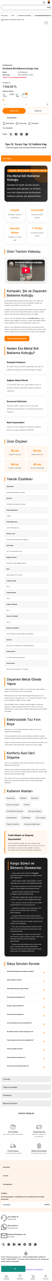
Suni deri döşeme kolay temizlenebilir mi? (19, 1023)
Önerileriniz (7, 1095)
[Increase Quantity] (47, 104)
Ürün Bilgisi (7, 158)
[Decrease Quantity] (4, 104)
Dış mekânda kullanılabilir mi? (16, 997)
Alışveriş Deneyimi (10, 1103)
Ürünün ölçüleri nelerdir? (14, 980)
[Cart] (48, 2)
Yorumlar (6, 1079)
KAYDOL (47, 1204)
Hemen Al (37, 111)
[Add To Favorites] (46, 23)
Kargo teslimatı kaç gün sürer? (16, 1057)
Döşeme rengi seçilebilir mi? (15, 1005)
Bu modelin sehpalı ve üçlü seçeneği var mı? (20, 1031)
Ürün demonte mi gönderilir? (15, 1014)
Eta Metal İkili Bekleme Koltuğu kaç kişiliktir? (20, 971)
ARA (48, 7)
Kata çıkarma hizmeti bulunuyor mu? (18, 1066)
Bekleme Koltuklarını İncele (16, 338)
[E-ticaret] (26, 1270)
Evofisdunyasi (22, 72)
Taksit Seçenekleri (10, 1087)
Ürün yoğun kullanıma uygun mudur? (18, 988)
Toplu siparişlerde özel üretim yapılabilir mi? (20, 1040)
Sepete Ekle (14, 111)
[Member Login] (44, 2)
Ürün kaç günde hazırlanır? (15, 1048)
